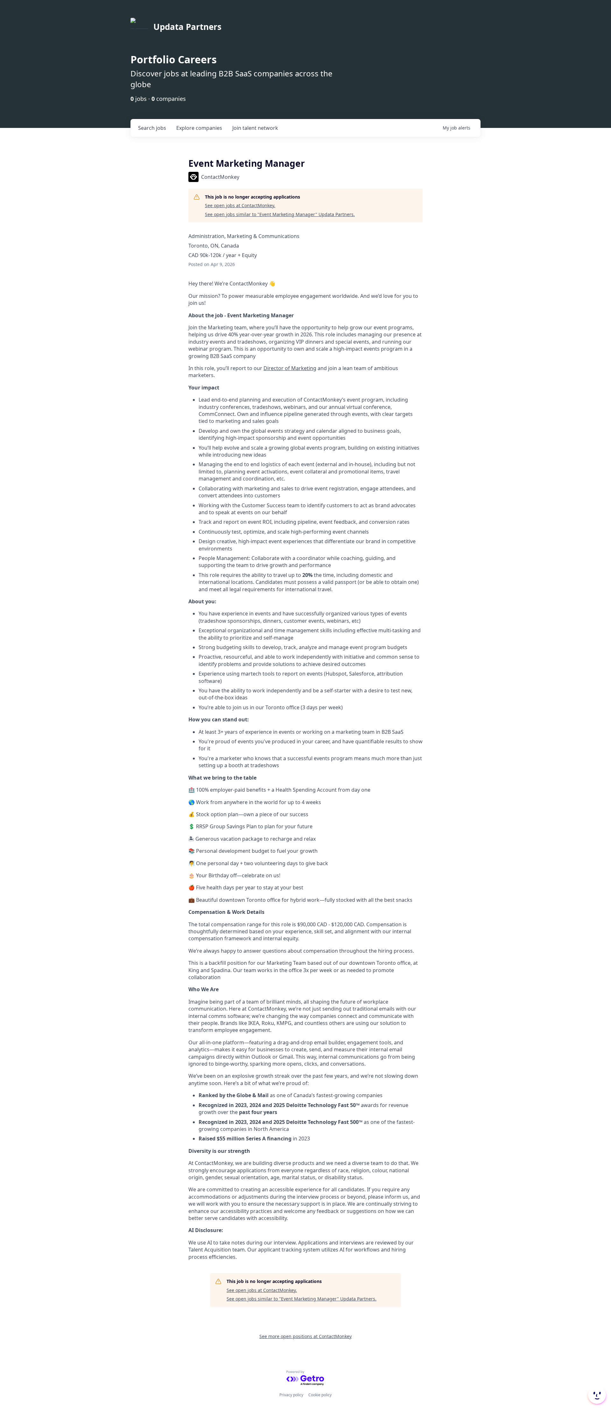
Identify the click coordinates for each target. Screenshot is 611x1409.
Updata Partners (187, 26)
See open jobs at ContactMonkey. (240, 205)
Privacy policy (291, 1395)
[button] (596, 1395)
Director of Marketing (289, 368)
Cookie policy (320, 1395)
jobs (152, 127)
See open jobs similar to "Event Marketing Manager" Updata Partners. (280, 214)
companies (199, 127)
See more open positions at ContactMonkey (305, 1336)
